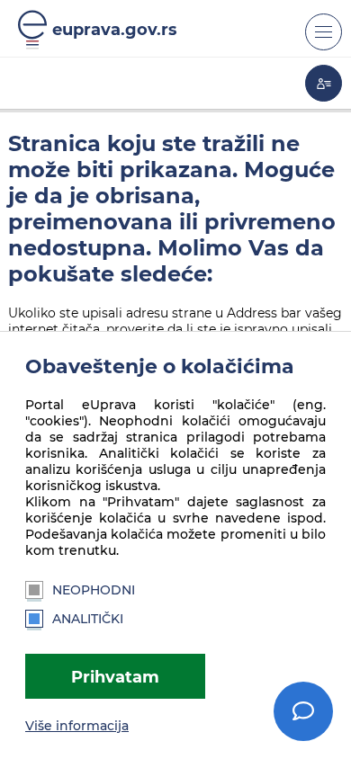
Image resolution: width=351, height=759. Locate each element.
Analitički (87, 619)
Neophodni (93, 590)
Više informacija (77, 726)
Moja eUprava (323, 83)
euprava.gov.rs (114, 29)
